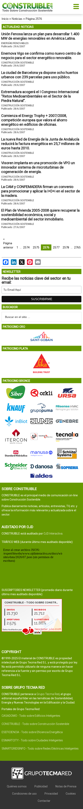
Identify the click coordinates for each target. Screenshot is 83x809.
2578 (66, 247)
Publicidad (41, 786)
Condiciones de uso (24, 793)
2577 (56, 247)
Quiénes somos (17, 786)
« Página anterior (8, 243)
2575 (36, 247)
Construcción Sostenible (17, 62)
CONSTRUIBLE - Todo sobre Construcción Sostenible (35, 724)
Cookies (71, 793)
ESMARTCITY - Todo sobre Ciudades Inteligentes (32, 740)
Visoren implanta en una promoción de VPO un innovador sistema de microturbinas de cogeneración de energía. (38, 167)
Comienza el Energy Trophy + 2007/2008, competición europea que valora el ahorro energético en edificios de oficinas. (34, 120)
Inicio (5, 18)
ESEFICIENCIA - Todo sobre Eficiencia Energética (32, 732)
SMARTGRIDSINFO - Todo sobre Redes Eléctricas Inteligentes (40, 748)
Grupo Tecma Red (47, 694)
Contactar (44, 800)
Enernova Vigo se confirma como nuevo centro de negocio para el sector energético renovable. (41, 55)
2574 (26, 247)
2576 (46, 247)
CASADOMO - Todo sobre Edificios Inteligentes (31, 715)
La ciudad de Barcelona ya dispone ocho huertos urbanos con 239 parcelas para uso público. (39, 74)
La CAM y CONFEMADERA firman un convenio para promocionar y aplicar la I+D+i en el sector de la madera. (40, 191)
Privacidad (51, 793)
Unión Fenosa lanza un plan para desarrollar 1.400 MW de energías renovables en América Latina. (40, 36)
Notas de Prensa (65, 786)
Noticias (17, 18)
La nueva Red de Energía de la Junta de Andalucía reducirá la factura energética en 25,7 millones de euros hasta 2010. (40, 143)
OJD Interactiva (53, 533)
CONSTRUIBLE (27, 7)
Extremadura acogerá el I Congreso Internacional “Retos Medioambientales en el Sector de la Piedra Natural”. (40, 96)
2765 (77, 247)
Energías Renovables (14, 43)
